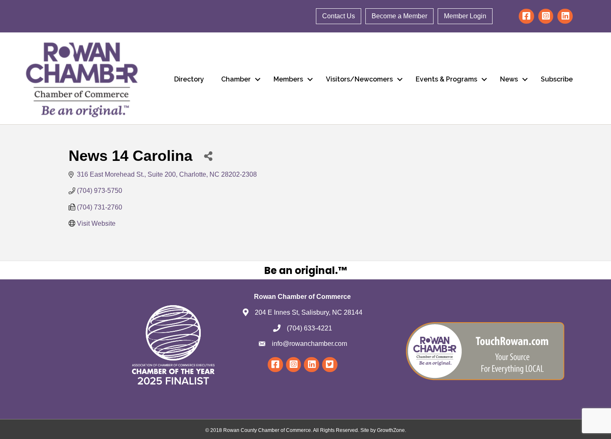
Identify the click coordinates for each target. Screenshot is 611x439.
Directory (189, 79)
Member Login (465, 16)
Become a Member (399, 16)
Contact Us (338, 16)
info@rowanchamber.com (309, 343)
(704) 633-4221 (309, 328)
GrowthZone (391, 430)
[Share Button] (208, 155)
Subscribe (557, 79)
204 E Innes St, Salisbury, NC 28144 (308, 312)
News (509, 79)
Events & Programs (446, 79)
